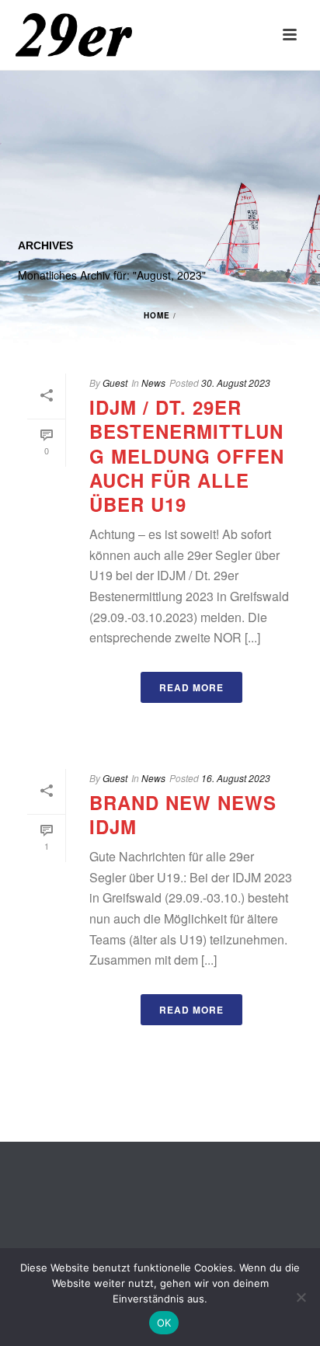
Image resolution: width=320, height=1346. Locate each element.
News (153, 777)
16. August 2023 (235, 777)
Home (157, 315)
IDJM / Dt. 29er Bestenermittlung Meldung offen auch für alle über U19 (186, 455)
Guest (115, 777)
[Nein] (300, 1297)
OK (164, 1322)
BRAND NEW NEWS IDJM (183, 814)
